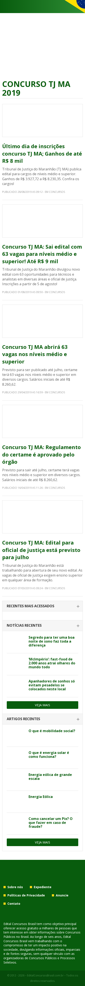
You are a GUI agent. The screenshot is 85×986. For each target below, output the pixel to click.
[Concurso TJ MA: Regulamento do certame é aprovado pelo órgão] (42, 421)
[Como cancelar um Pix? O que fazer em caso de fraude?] (16, 824)
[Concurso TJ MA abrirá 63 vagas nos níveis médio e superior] (42, 321)
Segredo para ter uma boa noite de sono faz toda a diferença (52, 641)
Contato (13, 903)
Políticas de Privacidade (26, 895)
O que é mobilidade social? (52, 730)
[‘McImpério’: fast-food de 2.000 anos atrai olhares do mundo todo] (16, 664)
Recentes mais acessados (30, 606)
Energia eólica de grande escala (50, 776)
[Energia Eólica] (16, 802)
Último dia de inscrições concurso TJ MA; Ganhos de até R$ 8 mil (42, 153)
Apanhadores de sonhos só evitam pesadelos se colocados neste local (52, 685)
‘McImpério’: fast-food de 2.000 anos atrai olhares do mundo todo (52, 663)
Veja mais (42, 705)
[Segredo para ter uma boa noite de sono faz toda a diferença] (16, 642)
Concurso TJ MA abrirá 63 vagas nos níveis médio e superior (35, 354)
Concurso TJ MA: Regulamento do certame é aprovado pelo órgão (41, 454)
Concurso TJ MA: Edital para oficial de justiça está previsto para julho (41, 550)
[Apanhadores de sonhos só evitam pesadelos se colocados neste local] (16, 686)
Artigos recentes (23, 718)
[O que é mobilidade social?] (16, 736)
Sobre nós (15, 887)
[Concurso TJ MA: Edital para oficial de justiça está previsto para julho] (42, 516)
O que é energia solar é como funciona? (49, 754)
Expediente (42, 887)
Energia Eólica (41, 796)
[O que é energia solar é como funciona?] (16, 758)
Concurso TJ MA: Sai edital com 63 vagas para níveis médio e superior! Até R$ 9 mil (42, 254)
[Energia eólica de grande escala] (16, 780)
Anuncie (62, 895)
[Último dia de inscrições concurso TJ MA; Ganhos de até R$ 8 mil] (42, 120)
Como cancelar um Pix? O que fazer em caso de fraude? (51, 822)
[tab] (42, 606)
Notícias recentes (24, 625)
